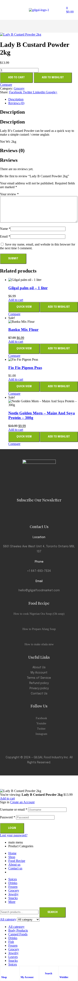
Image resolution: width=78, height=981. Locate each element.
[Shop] (3, 970)
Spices (12, 964)
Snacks (13, 960)
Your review (9, 194)
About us (14, 864)
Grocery (19, 88)
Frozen (12, 945)
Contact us (15, 868)
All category (16, 926)
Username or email (13, 809)
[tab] (43, 99)
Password (7, 817)
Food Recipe (16, 861)
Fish (11, 942)
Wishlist (63, 977)
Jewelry (13, 953)
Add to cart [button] (15, 300)
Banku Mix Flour (23, 329)
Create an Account (22, 802)
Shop (4, 977)
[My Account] (23, 970)
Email (5, 236)
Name (5, 228)
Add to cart (16, 77)
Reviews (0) (16, 103)
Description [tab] (12, 112)
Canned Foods (17, 934)
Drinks (12, 938)
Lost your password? (13, 835)
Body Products (18, 930)
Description (16, 99)
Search (52, 912)
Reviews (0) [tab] (12, 150)
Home (12, 853)
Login (12, 828)
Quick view (24, 307)
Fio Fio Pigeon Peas (25, 367)
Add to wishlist (53, 77)
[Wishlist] (61, 970)
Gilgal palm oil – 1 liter (28, 288)
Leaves (13, 957)
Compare (6, 84)
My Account (27, 977)
